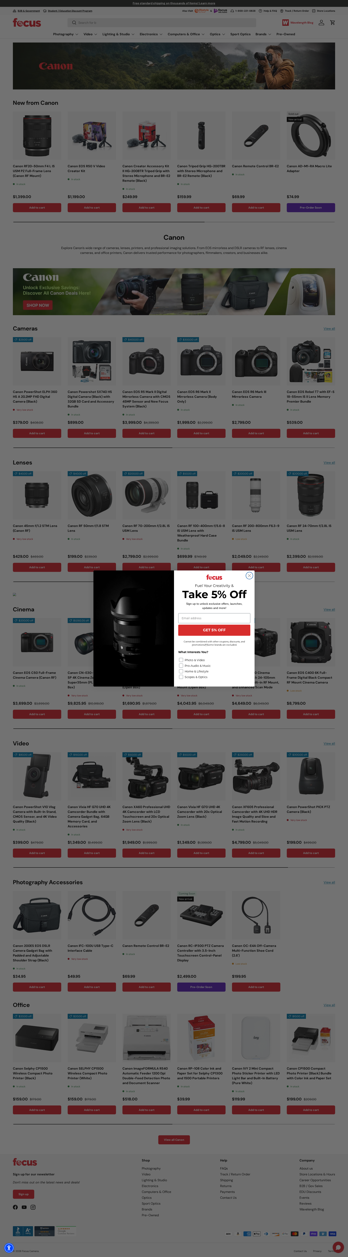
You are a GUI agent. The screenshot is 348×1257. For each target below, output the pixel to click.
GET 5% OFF (214, 630)
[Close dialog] (249, 575)
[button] (9, 1248)
